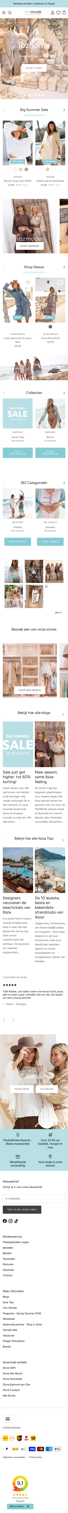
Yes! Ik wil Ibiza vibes (22, 1209)
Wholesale (9, 1318)
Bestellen (8, 1247)
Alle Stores (9, 1395)
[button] (14, 571)
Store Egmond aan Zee (16, 1384)
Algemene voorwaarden (14, 1457)
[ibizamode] (32, 12)
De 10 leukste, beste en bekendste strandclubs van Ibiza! (49, 907)
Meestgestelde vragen (16, 1242)
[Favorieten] (58, 13)
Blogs (6, 1296)
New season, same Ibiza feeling (46, 777)
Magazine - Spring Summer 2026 (22, 1313)
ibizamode (15, 1427)
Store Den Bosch (12, 1373)
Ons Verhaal (10, 1307)
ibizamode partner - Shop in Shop (22, 1324)
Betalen (7, 1253)
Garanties (8, 1269)
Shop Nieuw (34, 267)
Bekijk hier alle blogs (34, 712)
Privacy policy (35, 1457)
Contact (8, 1275)
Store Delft (9, 1367)
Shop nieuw (34, 68)
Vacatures (8, 1335)
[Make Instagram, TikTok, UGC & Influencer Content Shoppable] (59, 613)
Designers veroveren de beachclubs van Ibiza (17, 905)
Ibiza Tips (8, 1302)
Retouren (8, 1264)
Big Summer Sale (34, 110)
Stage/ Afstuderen (14, 1341)
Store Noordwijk (12, 1378)
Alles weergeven (34, 115)
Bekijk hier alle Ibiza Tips (34, 838)
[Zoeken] (11, 13)
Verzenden (9, 1258)
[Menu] (4, 13)
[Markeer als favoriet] (28, 125)
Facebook (47, 1089)
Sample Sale (10, 1329)
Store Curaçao (11, 1390)
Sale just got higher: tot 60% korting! (17, 777)
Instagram (21, 1089)
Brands (7, 1346)
